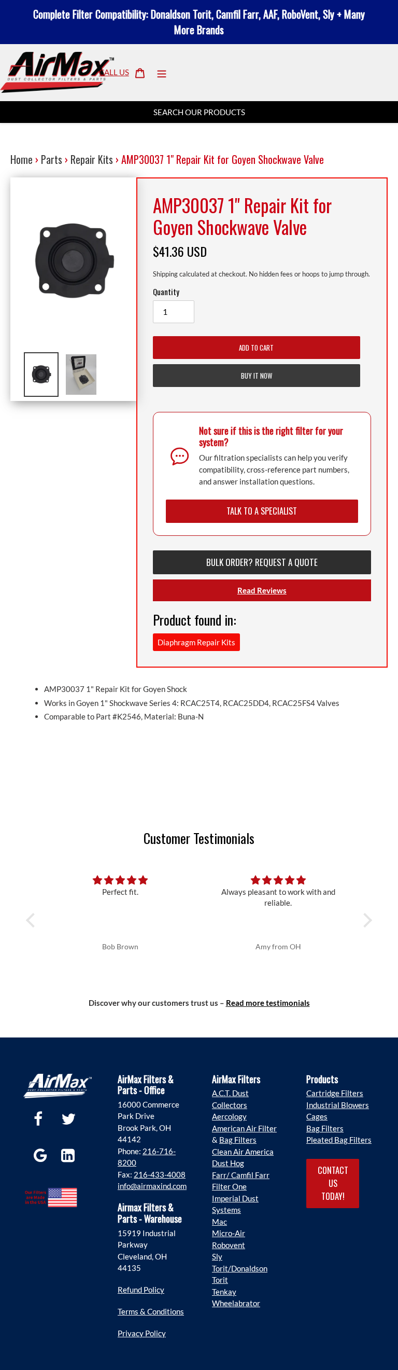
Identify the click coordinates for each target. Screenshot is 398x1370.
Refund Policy (141, 1289)
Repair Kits (91, 159)
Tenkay (224, 1291)
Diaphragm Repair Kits (196, 642)
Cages (317, 1116)
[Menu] (162, 72)
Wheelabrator (236, 1303)
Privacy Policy (142, 1333)
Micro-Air (228, 1233)
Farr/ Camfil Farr (240, 1175)
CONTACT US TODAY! (333, 1183)
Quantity (166, 291)
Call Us (114, 72)
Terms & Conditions (151, 1311)
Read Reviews (262, 590)
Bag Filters (238, 1139)
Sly (217, 1256)
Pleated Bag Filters (339, 1139)
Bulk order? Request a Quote (262, 562)
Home (21, 159)
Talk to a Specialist (261, 510)
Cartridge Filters (334, 1093)
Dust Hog (228, 1163)
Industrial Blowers (337, 1105)
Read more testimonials (268, 1002)
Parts (51, 159)
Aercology (229, 1116)
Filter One (229, 1186)
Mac (219, 1221)
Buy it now (256, 375)
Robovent (228, 1245)
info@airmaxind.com (152, 1186)
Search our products (199, 112)
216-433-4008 (160, 1174)
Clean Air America (243, 1151)
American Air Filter (244, 1128)
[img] (120, 880)
